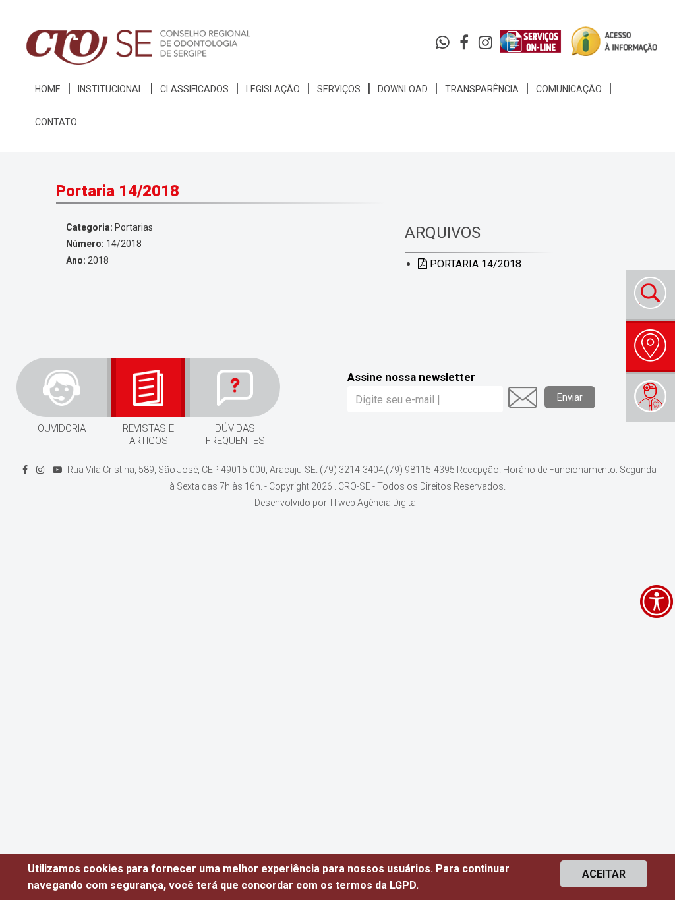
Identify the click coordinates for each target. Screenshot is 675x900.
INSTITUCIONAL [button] (110, 89)
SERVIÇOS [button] (339, 89)
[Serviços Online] (530, 41)
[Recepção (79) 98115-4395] (444, 45)
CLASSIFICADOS (194, 89)
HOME (48, 89)
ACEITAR (604, 874)
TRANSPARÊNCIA (482, 89)
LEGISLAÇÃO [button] (273, 89)
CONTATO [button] (56, 122)
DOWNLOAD (403, 89)
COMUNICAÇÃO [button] (569, 89)
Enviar (570, 397)
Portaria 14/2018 (474, 264)
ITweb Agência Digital (374, 502)
